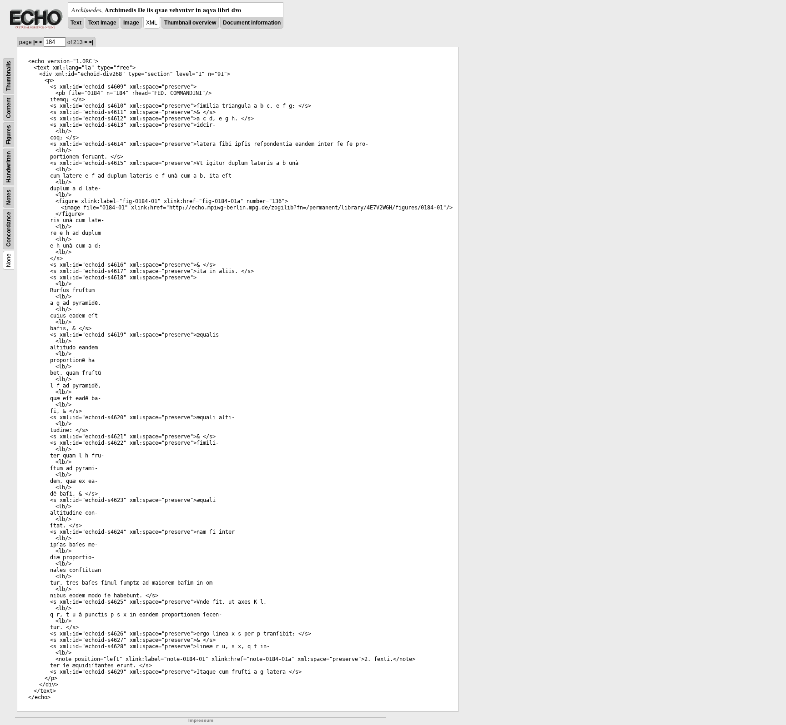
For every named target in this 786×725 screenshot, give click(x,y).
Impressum (200, 720)
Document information (252, 23)
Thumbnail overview (190, 23)
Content (8, 108)
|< (35, 42)
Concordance (8, 229)
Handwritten (8, 167)
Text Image (102, 23)
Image (131, 23)
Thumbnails (8, 76)
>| (91, 42)
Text (76, 23)
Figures (8, 134)
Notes (8, 197)
